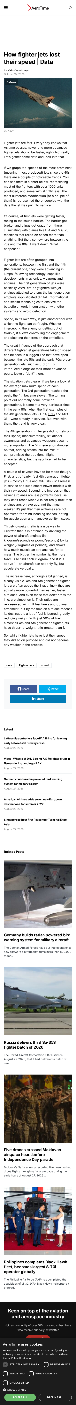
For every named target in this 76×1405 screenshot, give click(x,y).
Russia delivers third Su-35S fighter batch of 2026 (30, 1045)
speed (45, 665)
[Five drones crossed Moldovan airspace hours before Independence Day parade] (38, 1109)
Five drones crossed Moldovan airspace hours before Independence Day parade (32, 1154)
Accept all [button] (20, 1397)
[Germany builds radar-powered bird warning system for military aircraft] (38, 894)
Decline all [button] (55, 1397)
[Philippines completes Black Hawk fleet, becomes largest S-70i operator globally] (38, 1221)
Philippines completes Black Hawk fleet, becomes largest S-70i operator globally (35, 1267)
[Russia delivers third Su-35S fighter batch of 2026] (38, 1001)
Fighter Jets (26, 665)
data (9, 665)
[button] (6, 7)
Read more (25, 1358)
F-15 (51, 414)
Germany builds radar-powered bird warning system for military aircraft (37, 937)
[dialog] (38, 1371)
